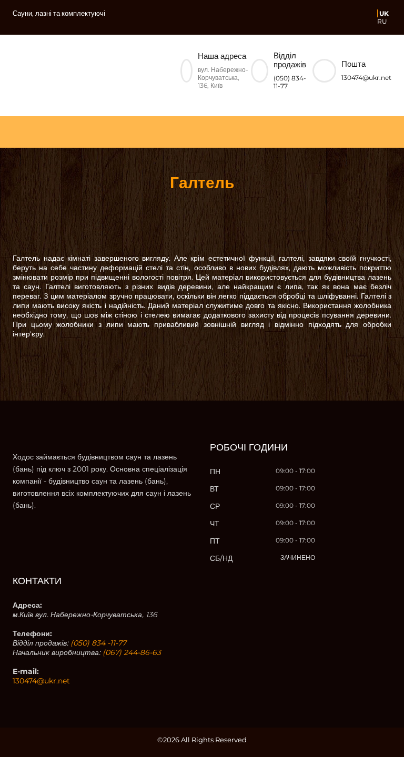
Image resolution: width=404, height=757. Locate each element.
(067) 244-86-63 (132, 652)
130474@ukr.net (366, 77)
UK (384, 13)
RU (382, 21)
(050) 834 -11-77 (98, 643)
